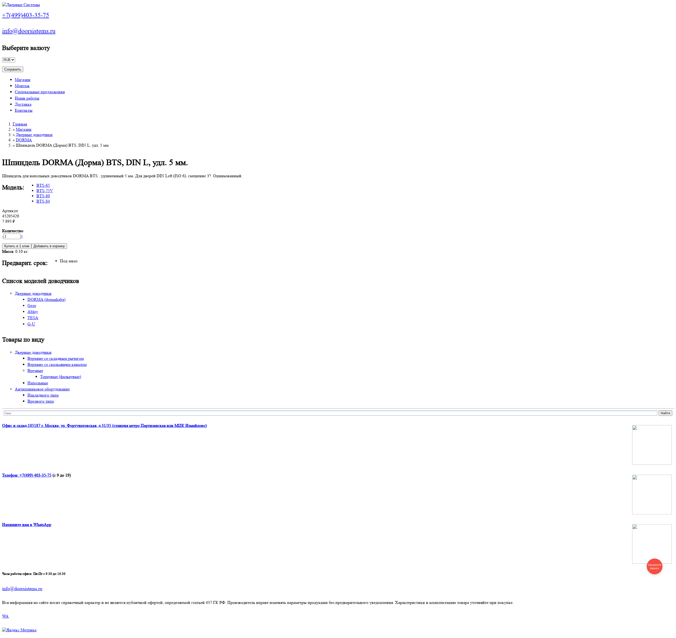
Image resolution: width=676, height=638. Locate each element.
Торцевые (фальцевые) (60, 376)
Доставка (23, 104)
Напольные (37, 382)
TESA (32, 317)
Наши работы (27, 98)
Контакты (23, 110)
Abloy (32, 311)
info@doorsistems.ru (28, 31)
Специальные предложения (40, 91)
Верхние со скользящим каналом (57, 364)
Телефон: (11, 475)
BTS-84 (43, 201)
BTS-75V (44, 190)
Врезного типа (40, 401)
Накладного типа (43, 395)
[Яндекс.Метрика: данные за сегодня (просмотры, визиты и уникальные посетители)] (19, 630)
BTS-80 (43, 195)
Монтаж (22, 85)
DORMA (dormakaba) (46, 299)
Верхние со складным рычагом (55, 358)
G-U (31, 324)
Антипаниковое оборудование (42, 389)
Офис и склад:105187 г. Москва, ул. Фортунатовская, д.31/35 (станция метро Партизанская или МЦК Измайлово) (104, 425)
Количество (12, 230)
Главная (20, 124)
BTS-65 (43, 185)
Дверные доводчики (34, 134)
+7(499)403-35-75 (25, 15)
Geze (31, 305)
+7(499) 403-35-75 (35, 475)
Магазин (22, 79)
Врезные (35, 370)
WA (5, 616)
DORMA (24, 139)
